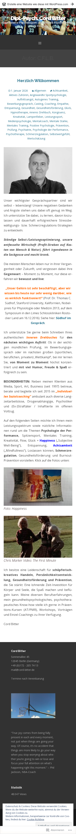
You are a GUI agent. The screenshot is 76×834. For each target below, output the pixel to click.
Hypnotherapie (19, 112)
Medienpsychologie (19, 121)
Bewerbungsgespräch (20, 103)
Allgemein (40, 90)
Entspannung (12, 108)
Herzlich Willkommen (38, 80)
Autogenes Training (46, 99)
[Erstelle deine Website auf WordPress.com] (38, 4)
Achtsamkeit (60, 90)
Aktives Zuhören (18, 95)
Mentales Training (17, 125)
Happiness (47, 440)
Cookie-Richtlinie (35, 819)
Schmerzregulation (37, 134)
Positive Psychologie (42, 125)
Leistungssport (53, 116)
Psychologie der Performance (50, 129)
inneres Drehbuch (40, 112)
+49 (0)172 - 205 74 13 (24, 665)
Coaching (50, 103)
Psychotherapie (15, 134)
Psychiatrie (24, 129)
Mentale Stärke (58, 121)
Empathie (62, 103)
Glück (67, 108)
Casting (38, 103)
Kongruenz (58, 112)
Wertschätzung (36, 138)
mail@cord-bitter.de (22, 670)
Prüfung (12, 129)
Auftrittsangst (25, 99)
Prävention (62, 125)
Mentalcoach (40, 121)
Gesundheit (28, 108)
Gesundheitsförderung (49, 108)
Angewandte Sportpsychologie (48, 95)
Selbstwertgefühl (60, 134)
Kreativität (19, 116)
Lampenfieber (35, 116)
